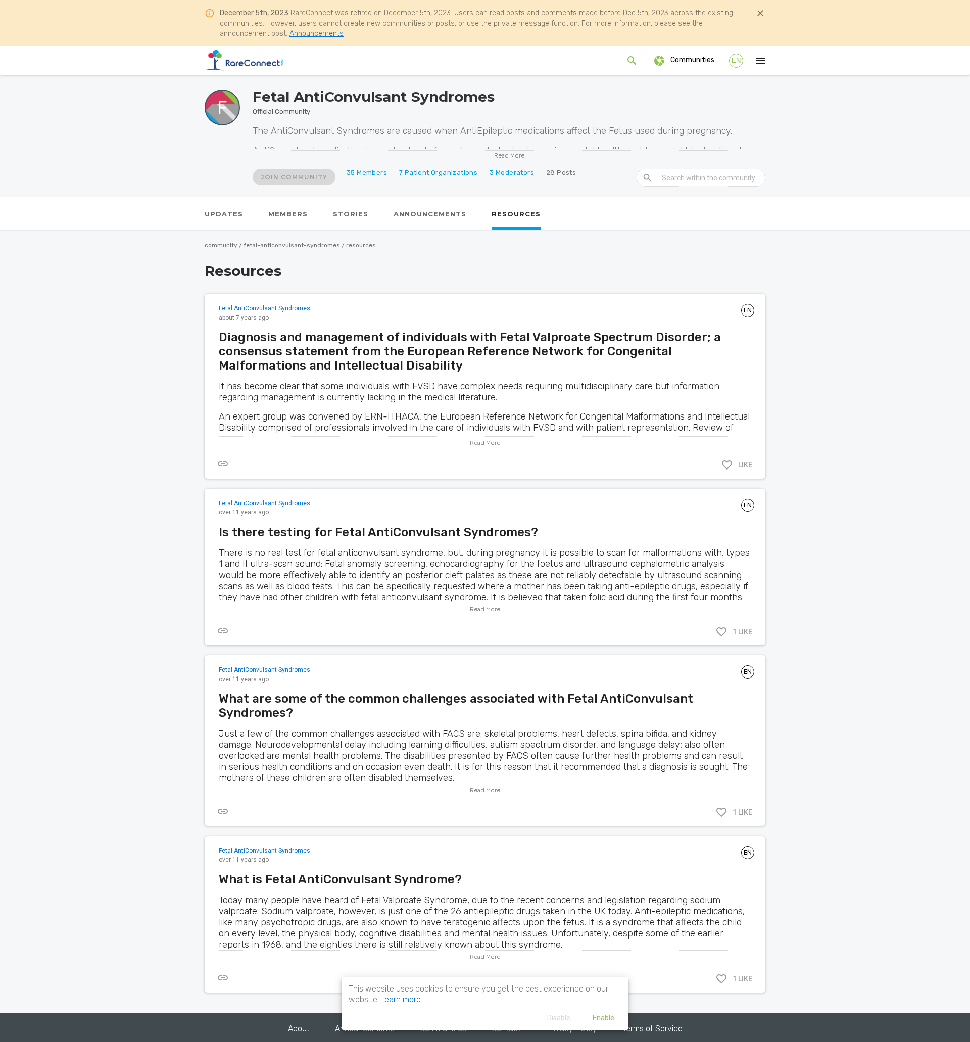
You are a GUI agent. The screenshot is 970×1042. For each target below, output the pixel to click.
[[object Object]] (223, 464)
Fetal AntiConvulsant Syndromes (264, 308)
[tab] (224, 213)
